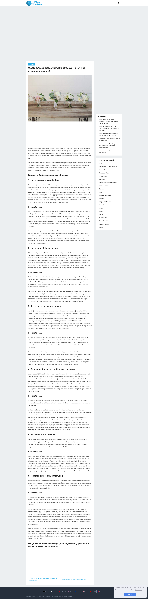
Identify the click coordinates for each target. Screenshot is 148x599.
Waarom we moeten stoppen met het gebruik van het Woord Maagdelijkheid (109, 146)
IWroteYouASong (34, 596)
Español (94, 592)
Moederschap (103, 218)
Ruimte (101, 211)
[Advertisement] (74, 19)
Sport (101, 163)
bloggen (101, 198)
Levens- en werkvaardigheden (108, 182)
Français (55, 592)
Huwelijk (31, 64)
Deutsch (47, 592)
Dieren (101, 214)
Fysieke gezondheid (105, 195)
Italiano (86, 592)
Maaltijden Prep (104, 173)
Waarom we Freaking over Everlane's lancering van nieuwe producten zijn (108, 121)
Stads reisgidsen (104, 221)
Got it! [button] (130, 594)
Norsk (71, 592)
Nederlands (63, 592)
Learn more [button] (138, 590)
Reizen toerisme (104, 186)
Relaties (101, 227)
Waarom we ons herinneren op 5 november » (74, 579)
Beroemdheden (103, 170)
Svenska (78, 592)
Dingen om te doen (105, 202)
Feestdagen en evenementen (108, 166)
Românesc (101, 592)
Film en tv (102, 192)
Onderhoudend (103, 176)
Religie (101, 208)
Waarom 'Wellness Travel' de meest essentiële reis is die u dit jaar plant (109, 128)
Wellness (102, 179)
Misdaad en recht (104, 224)
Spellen (101, 189)
